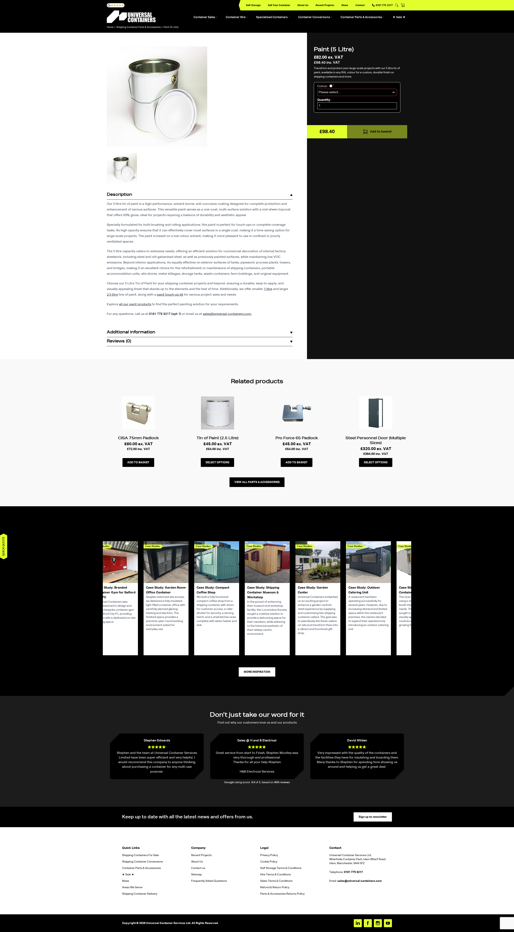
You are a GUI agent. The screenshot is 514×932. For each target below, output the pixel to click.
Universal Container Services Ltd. (168, 923)
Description (119, 195)
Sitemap (196, 874)
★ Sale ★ (399, 17)
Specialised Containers (272, 17)
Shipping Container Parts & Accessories (138, 27)
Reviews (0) (119, 342)
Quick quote (3, 546)
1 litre (268, 289)
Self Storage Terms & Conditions (280, 868)
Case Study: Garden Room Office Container (166, 590)
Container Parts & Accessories (361, 17)
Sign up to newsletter (373, 817)
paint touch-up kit (170, 294)
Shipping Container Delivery (139, 893)
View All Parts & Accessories (257, 482)
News (345, 5)
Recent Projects (325, 5)
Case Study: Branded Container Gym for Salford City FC (115, 592)
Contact (360, 5)
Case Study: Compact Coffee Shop (213, 590)
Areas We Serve (132, 887)
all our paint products (135, 304)
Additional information (131, 333)
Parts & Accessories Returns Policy (282, 893)
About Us (302, 5)
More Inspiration (257, 672)
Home (110, 27)
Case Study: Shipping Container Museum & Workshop (263, 592)
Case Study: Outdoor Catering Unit (364, 590)
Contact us (198, 868)
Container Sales (204, 17)
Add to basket (381, 131)
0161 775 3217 (384, 5)
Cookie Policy (268, 861)
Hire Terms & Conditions (275, 874)
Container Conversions (314, 17)
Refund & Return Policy (275, 887)
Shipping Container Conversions (142, 861)
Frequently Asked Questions (209, 881)
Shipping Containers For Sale (140, 855)
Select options (217, 462)
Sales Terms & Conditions (276, 881)
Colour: (323, 86)
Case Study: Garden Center (313, 590)
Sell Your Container (279, 5)
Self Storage (253, 5)
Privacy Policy (269, 855)
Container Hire (236, 17)
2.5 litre (112, 294)
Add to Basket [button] (138, 462)
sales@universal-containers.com (227, 314)
